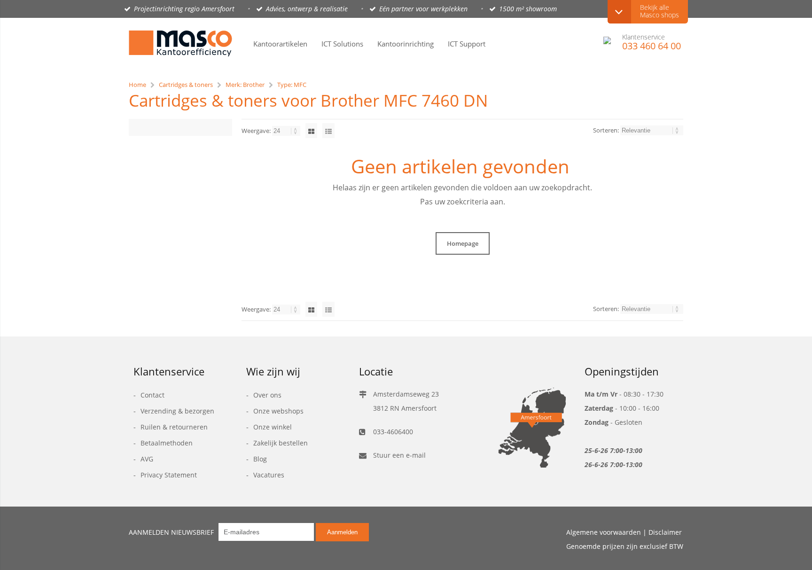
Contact (152, 394)
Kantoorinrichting (405, 43)
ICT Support (466, 43)
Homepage (462, 243)
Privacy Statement (169, 474)
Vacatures (268, 474)
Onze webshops (278, 410)
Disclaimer (665, 532)
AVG (147, 458)
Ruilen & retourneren (174, 426)
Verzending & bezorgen (177, 410)
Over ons (267, 394)
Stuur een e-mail (399, 455)
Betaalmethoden (167, 442)
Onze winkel (272, 426)
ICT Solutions (342, 43)
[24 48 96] (287, 130)
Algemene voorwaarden (603, 532)
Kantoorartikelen (280, 43)
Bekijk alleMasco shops (659, 11)
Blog (260, 458)
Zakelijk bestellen (280, 442)
